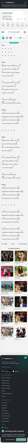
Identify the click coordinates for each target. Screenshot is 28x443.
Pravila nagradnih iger (7, 393)
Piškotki (3, 391)
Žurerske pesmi (5, 421)
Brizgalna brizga (5, 277)
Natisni (5, 244)
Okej (2, 324)
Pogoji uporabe (5, 380)
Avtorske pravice (6, 383)
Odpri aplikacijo (21, 439)
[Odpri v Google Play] (6, 371)
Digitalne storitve (5, 385)
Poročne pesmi (5, 418)
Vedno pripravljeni (5, 262)
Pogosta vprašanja (6, 388)
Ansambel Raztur (5, 294)
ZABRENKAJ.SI (8, 358)
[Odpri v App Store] (16, 371)
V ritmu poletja (4, 292)
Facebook (5, 427)
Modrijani (3, 263)
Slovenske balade (6, 416)
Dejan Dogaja (18, 309)
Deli (13, 244)
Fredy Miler (17, 263)
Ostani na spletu (9, 439)
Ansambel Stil (18, 339)
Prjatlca (16, 338)
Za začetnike (5, 410)
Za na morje (4, 402)
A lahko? (17, 323)
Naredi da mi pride (19, 262)
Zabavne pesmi (5, 413)
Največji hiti (4, 408)
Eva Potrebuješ (18, 279)
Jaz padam (17, 277)
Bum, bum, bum (18, 308)
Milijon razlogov (4, 323)
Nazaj (24, 13)
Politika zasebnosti (6, 377)
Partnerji (4, 396)
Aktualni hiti (4, 405)
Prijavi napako (23, 244)
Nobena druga (18, 292)
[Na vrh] (25, 357)
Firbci (16, 294)
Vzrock (2, 309)
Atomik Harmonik (6, 15)
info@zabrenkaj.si (6, 367)
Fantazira (3, 308)
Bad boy (3, 338)
